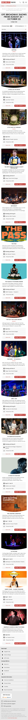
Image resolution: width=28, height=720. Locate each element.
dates (2, 6)
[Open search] (23, 2)
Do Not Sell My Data (12, 718)
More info (8, 67)
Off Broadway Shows (11, 6)
